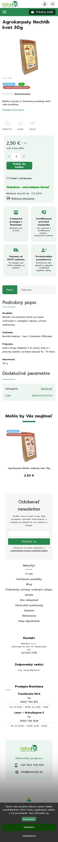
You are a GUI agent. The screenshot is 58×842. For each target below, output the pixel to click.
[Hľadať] (53, 4)
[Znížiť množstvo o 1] (8, 156)
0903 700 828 (29, 721)
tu (47, 813)
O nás (29, 574)
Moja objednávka (29, 621)
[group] (29, 457)
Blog (29, 584)
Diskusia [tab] (26, 290)
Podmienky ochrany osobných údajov (29, 589)
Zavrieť (45, 134)
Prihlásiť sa (29, 541)
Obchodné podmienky (29, 605)
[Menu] (4, 11)
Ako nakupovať (29, 600)
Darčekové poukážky (29, 579)
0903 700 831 (29, 702)
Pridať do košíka (19, 165)
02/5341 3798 (29, 653)
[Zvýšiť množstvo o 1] (23, 156)
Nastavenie (29, 819)
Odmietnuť (29, 836)
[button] (29, 477)
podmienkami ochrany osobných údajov (29, 550)
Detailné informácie (13, 110)
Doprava (29, 610)
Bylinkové (46, 389)
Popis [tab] (9, 290)
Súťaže (29, 595)
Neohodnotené (22, 94)
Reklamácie (29, 616)
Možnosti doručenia (23, 198)
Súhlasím (29, 827)
